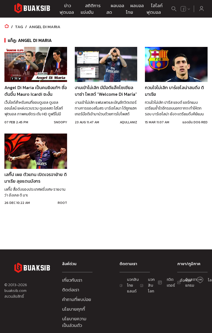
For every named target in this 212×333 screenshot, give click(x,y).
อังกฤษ (185, 280)
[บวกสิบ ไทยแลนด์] (183, 9)
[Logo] (32, 9)
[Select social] (185, 9)
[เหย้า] (6, 26)
